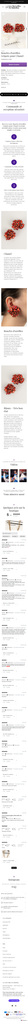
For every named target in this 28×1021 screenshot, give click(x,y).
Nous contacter (7, 954)
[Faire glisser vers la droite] (26, 28)
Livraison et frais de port (9, 967)
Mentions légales (7, 973)
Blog (4, 947)
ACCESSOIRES (6, 938)
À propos (5, 951)
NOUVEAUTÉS (6, 922)
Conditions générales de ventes (11, 977)
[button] (3, 6)
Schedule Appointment (9, 957)
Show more (14, 867)
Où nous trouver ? (7, 960)
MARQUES (5, 925)
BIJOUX (5, 928)
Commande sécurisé (7, 94)
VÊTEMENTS (6, 935)
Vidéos (15, 94)
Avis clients (22, 94)
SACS (4, 931)
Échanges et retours (8, 970)
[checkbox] (22, 536)
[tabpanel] (14, 701)
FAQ (4, 964)
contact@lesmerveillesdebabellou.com (14, 995)
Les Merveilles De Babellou (13, 1017)
